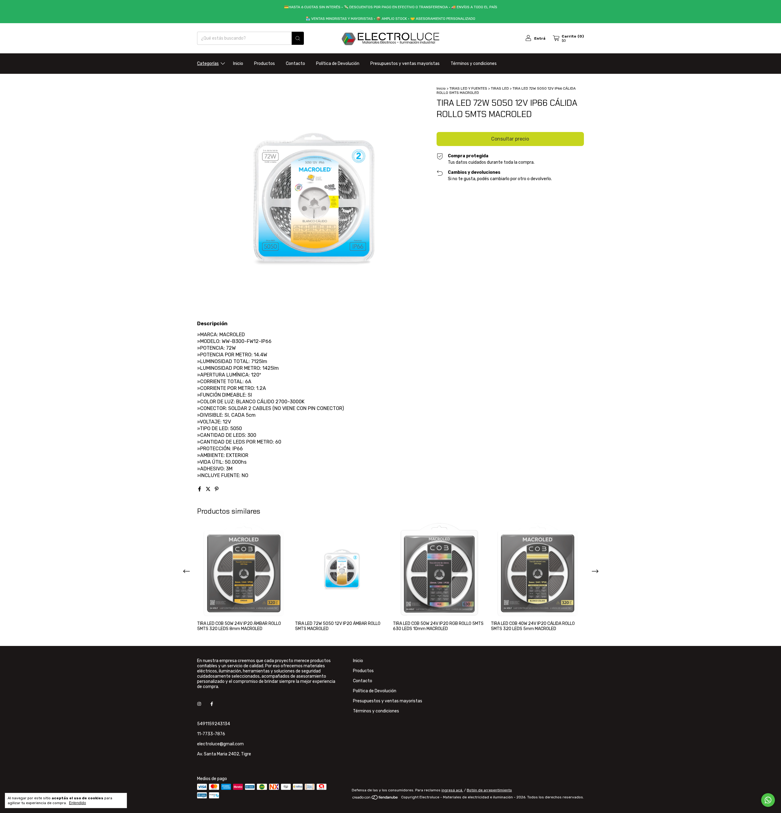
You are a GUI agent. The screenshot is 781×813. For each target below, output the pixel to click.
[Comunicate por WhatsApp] (768, 800)
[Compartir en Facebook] (200, 489)
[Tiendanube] (375, 799)
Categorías (208, 63)
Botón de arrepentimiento (489, 790)
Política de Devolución (337, 63)
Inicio (238, 63)
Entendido (77, 803)
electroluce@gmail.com (220, 744)
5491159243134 (213, 723)
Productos (264, 63)
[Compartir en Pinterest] (216, 489)
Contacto (295, 63)
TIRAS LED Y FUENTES (468, 88)
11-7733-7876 (211, 733)
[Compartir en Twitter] (209, 489)
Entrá (539, 38)
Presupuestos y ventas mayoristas (405, 63)
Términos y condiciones (474, 63)
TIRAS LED (500, 88)
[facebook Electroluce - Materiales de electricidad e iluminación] (212, 704)
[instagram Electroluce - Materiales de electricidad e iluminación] (199, 704)
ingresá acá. (452, 790)
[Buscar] (298, 38)
